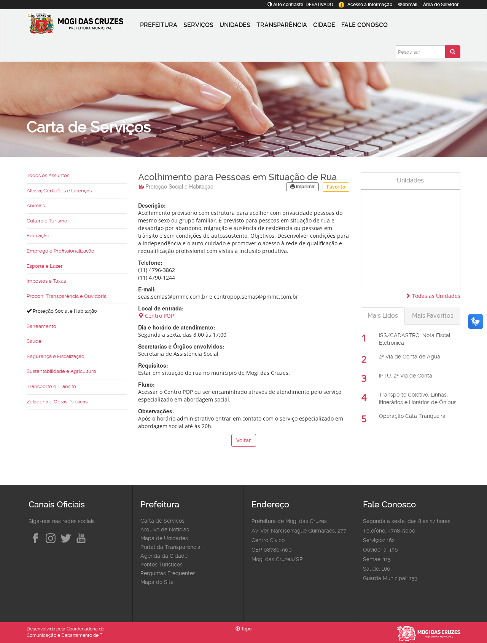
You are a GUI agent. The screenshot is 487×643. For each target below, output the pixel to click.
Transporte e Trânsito (51, 386)
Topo (245, 629)
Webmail (408, 4)
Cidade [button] (324, 25)
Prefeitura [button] (158, 25)
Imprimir (305, 186)
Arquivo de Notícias (164, 529)
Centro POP (158, 315)
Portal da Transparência (170, 547)
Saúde (34, 341)
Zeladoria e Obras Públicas (57, 402)
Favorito (336, 187)
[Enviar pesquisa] (452, 51)
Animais (36, 205)
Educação (38, 235)
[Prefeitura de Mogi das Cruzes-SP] (82, 25)
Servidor (440, 4)
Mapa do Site (156, 582)
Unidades (235, 25)
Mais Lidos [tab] (383, 315)
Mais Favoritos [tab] (433, 315)
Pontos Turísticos (161, 564)
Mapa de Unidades (164, 538)
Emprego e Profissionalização (60, 251)
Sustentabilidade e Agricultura (61, 371)
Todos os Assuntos (48, 175)
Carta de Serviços (162, 521)
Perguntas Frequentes (168, 573)
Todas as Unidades (435, 295)
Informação (369, 4)
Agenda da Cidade (164, 556)
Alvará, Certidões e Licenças (59, 191)
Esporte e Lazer (45, 266)
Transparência (281, 25)
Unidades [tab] (410, 180)
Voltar (243, 440)
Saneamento (41, 326)
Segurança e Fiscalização (55, 356)
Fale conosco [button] (364, 25)
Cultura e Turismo (47, 221)
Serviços (198, 25)
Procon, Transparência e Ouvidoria (67, 296)
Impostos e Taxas (46, 281)
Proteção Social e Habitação (64, 311)
